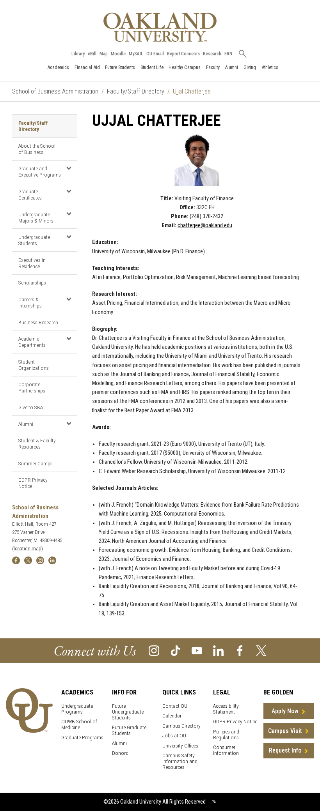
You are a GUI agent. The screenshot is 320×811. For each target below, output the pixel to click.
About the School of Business (36, 149)
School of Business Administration (55, 91)
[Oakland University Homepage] (160, 27)
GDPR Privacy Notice (33, 483)
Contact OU (174, 706)
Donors (120, 753)
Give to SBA (30, 407)
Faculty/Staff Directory (135, 91)
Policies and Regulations (226, 734)
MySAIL (136, 54)
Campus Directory (181, 726)
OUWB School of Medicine (79, 724)
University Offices (180, 746)
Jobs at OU (174, 736)
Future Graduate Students (129, 730)
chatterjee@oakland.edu (205, 225)
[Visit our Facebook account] (240, 650)
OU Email (155, 54)
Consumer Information (226, 750)
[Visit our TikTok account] (175, 650)
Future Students (120, 67)
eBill (92, 54)
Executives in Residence (32, 263)
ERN (228, 54)
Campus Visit (285, 731)
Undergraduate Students (34, 240)
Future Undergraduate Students (128, 712)
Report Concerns (183, 54)
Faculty (213, 67)
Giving (250, 67)
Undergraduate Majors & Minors (35, 217)
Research (212, 54)
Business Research (38, 322)
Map (104, 54)
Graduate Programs (82, 737)
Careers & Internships (30, 302)
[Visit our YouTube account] (197, 650)
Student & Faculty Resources (37, 443)
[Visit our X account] (261, 650)
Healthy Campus (185, 67)
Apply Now (285, 711)
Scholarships (32, 282)
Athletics (269, 67)
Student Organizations (33, 365)
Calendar (171, 716)
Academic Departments (32, 342)
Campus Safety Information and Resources (179, 761)
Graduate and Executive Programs (39, 171)
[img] (16, 560)
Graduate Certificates (30, 194)
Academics (58, 67)
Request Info (285, 750)
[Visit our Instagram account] (154, 650)
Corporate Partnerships (31, 387)
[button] (68, 168)
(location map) (27, 548)
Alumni (231, 67)
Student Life (152, 67)
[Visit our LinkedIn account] (218, 650)
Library (78, 54)
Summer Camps (35, 463)
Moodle (118, 54)
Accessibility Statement (226, 709)
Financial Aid (87, 67)
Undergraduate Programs (77, 709)
